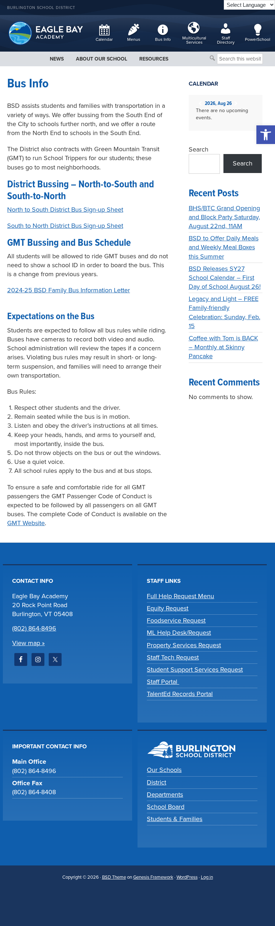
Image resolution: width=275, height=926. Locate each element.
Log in (207, 877)
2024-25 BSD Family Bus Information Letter (68, 290)
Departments (165, 794)
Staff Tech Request (173, 657)
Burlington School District (41, 7)
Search (198, 149)
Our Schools (164, 770)
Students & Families (174, 819)
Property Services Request (184, 645)
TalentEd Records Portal (180, 694)
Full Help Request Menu (180, 596)
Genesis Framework (153, 877)
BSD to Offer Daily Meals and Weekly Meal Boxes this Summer (224, 247)
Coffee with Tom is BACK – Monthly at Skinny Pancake (223, 347)
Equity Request (167, 608)
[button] (265, 134)
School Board (165, 807)
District (156, 782)
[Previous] (200, 104)
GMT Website (26, 523)
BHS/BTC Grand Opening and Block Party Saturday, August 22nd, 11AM (224, 217)
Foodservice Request (176, 620)
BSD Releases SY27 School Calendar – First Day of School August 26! (225, 278)
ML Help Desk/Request (179, 633)
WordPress (187, 877)
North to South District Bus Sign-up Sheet (65, 209)
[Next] (236, 104)
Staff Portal (163, 682)
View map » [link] (28, 643)
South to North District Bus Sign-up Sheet (65, 226)
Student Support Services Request (195, 669)
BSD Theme (114, 877)
